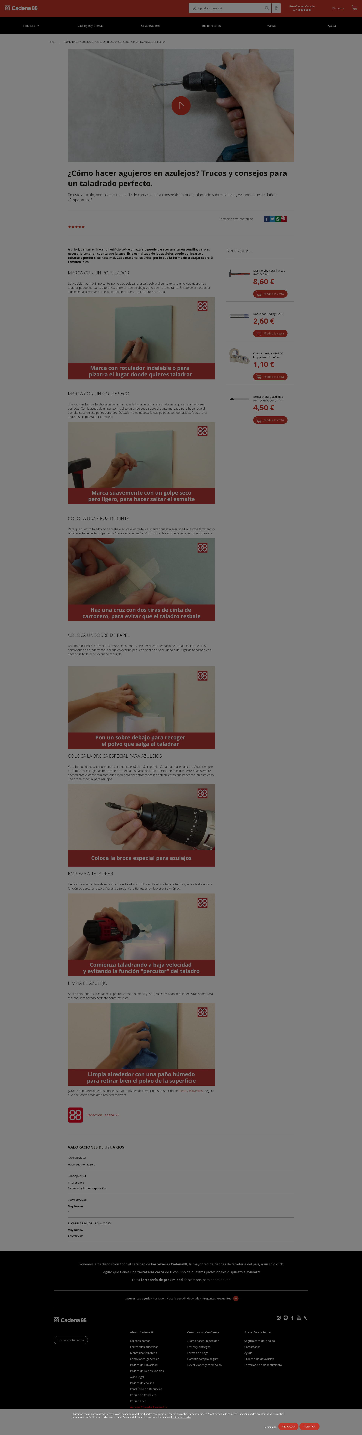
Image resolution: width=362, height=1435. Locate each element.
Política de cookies (181, 1417)
